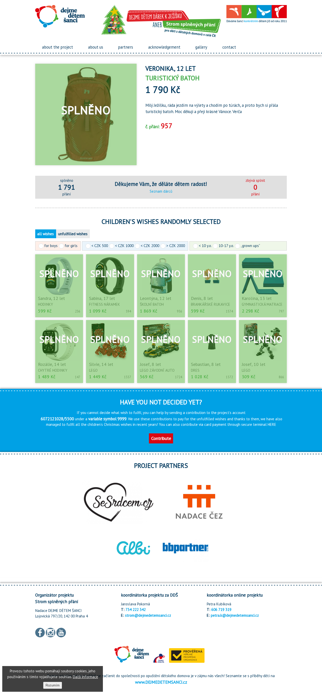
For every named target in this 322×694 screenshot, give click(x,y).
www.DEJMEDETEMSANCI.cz (161, 682)
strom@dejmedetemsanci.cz (148, 615)
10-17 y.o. (226, 245)
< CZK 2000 (150, 245)
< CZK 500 (99, 245)
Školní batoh (152, 304)
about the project (57, 47)
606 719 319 (221, 609)
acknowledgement (164, 47)
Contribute (161, 438)
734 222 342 (136, 609)
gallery (201, 47)
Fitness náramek (104, 304)
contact (229, 47)
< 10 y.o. (205, 245)
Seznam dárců (161, 191)
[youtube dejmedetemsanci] (61, 632)
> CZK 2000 (175, 245)
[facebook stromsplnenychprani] (40, 632)
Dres (195, 370)
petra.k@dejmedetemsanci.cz (235, 615)
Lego (93, 370)
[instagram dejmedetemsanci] (50, 632)
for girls (71, 245)
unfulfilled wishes (73, 233)
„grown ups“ (250, 245)
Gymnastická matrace (262, 304)
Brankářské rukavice (210, 304)
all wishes (45, 233)
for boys (51, 245)
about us (95, 47)
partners (125, 47)
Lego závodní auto (157, 370)
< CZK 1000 (124, 245)
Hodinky (45, 304)
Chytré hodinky (52, 370)
